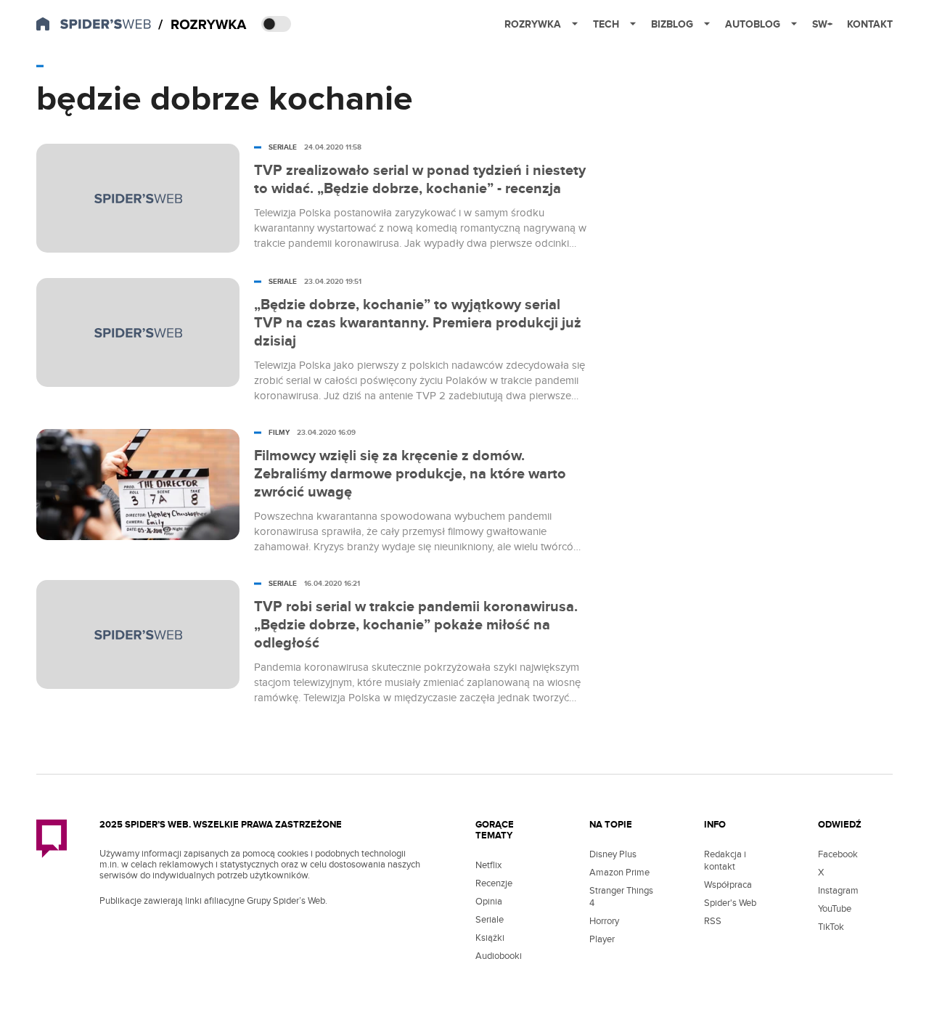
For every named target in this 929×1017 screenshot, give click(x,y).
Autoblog (752, 24)
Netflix (488, 865)
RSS (712, 921)
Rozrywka (532, 24)
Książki (489, 938)
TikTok (831, 927)
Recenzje (493, 883)
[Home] (202, 25)
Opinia (488, 901)
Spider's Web (730, 903)
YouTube (834, 909)
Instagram (838, 890)
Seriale (489, 920)
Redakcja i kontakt (725, 861)
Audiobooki (498, 956)
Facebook (838, 854)
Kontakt (870, 24)
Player (602, 939)
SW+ (822, 24)
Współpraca (728, 885)
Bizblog (672, 24)
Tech (606, 24)
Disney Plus (613, 854)
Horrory (604, 921)
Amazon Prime (619, 872)
